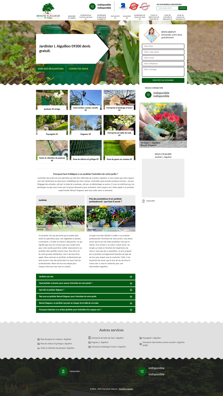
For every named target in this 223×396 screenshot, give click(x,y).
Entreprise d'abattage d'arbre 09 (101, 17)
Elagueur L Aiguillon (99, 342)
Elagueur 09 (127, 17)
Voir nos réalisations (50, 69)
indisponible (104, 5)
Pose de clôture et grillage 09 (167, 17)
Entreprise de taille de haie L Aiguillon (107, 338)
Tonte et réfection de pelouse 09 (154, 17)
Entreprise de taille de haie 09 (139, 17)
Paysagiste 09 (115, 17)
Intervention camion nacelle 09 (85, 17)
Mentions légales (126, 389)
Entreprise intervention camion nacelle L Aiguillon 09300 (164, 344)
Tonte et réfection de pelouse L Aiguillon (57, 348)
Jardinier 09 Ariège (72, 17)
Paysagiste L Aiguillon (152, 338)
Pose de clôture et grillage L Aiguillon (56, 344)
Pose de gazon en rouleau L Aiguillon (56, 339)
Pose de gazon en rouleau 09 (180, 17)
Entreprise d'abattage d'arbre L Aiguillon (108, 347)
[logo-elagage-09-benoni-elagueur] (48, 10)
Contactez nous (78, 69)
